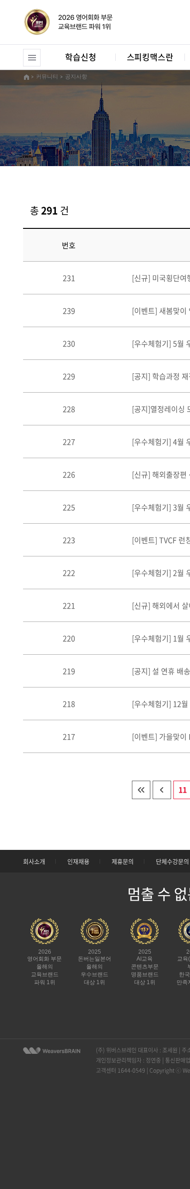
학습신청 (80, 57)
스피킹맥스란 (150, 57)
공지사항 (76, 76)
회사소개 (34, 861)
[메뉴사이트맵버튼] (32, 57)
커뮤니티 (47, 76)
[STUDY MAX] (51, 1050)
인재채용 (78, 861)
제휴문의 (123, 861)
